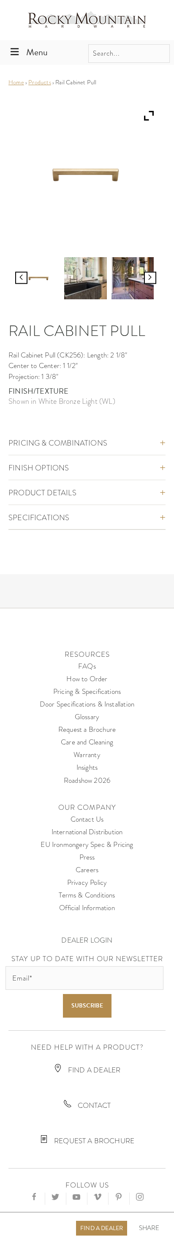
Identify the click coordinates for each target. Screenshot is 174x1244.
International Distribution (87, 832)
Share (149, 1228)
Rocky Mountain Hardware (87, 20)
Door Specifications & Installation (87, 704)
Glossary (87, 717)
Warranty (86, 755)
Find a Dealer (101, 1228)
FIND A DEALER (93, 1070)
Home (16, 82)
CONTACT (93, 1105)
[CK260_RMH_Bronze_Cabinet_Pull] (38, 278)
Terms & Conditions (87, 895)
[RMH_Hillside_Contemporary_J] (132, 278)
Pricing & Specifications (87, 691)
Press (87, 857)
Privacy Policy (87, 882)
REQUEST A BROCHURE (93, 1141)
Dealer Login (86, 940)
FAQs (87, 666)
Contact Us (87, 819)
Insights (87, 767)
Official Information (87, 908)
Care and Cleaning (87, 742)
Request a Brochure (87, 729)
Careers (87, 870)
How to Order (86, 679)
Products (39, 82)
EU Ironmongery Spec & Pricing (87, 844)
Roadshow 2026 (87, 780)
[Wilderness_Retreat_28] (85, 278)
